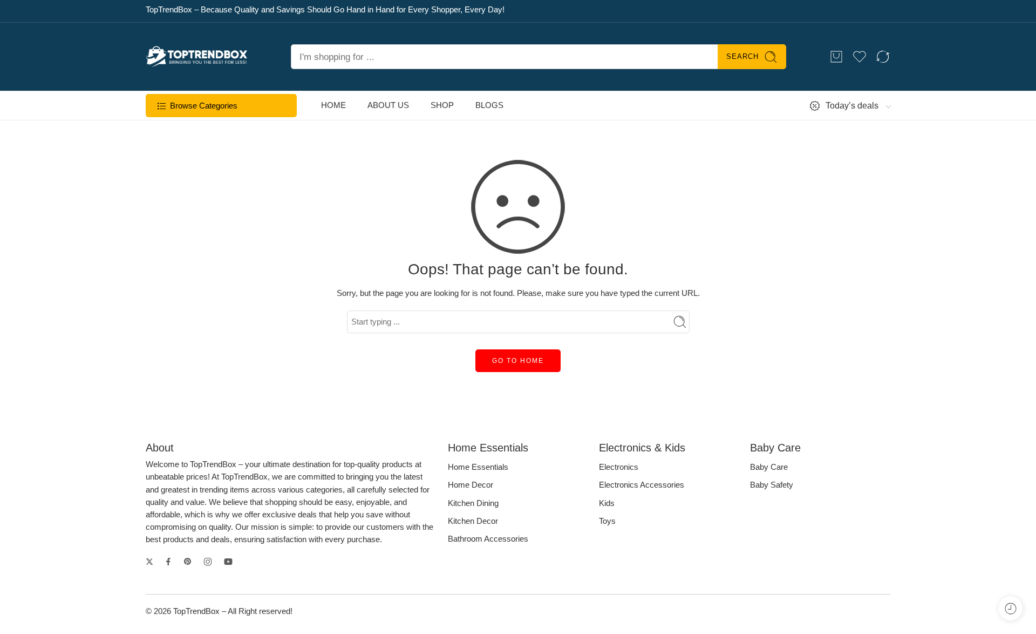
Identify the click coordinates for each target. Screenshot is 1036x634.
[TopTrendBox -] (197, 57)
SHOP (442, 105)
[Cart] (836, 56)
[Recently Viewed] (1010, 608)
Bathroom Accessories (488, 539)
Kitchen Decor (473, 521)
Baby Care (769, 467)
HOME (333, 105)
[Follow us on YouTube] (228, 561)
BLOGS (489, 105)
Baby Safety (771, 485)
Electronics (618, 467)
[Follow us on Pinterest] (187, 561)
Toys (607, 521)
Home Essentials (478, 467)
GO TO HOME (518, 361)
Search (742, 56)
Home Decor (470, 485)
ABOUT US (388, 105)
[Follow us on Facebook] (168, 561)
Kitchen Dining (473, 503)
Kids (607, 503)
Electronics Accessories (641, 485)
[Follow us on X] (149, 561)
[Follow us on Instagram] (208, 561)
